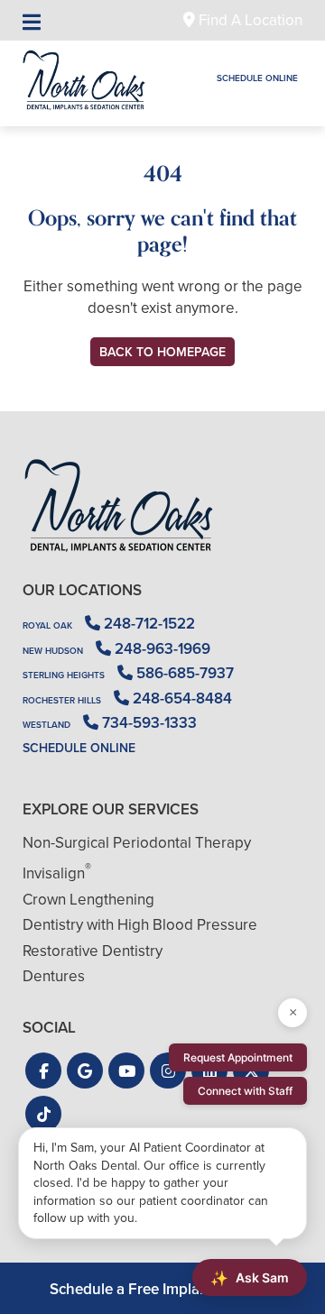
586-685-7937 (183, 673)
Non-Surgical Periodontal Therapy (137, 843)
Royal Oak (47, 625)
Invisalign (57, 873)
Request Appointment (237, 1057)
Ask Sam (249, 1278)
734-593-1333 (147, 723)
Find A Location (248, 20)
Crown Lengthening (88, 899)
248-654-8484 (180, 698)
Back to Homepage (162, 352)
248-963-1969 (160, 649)
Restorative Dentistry (92, 951)
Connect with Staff (245, 1091)
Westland (46, 724)
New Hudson (53, 650)
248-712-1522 (147, 623)
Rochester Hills (62, 700)
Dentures (54, 976)
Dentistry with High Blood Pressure (140, 925)
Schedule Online (257, 78)
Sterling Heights (64, 675)
